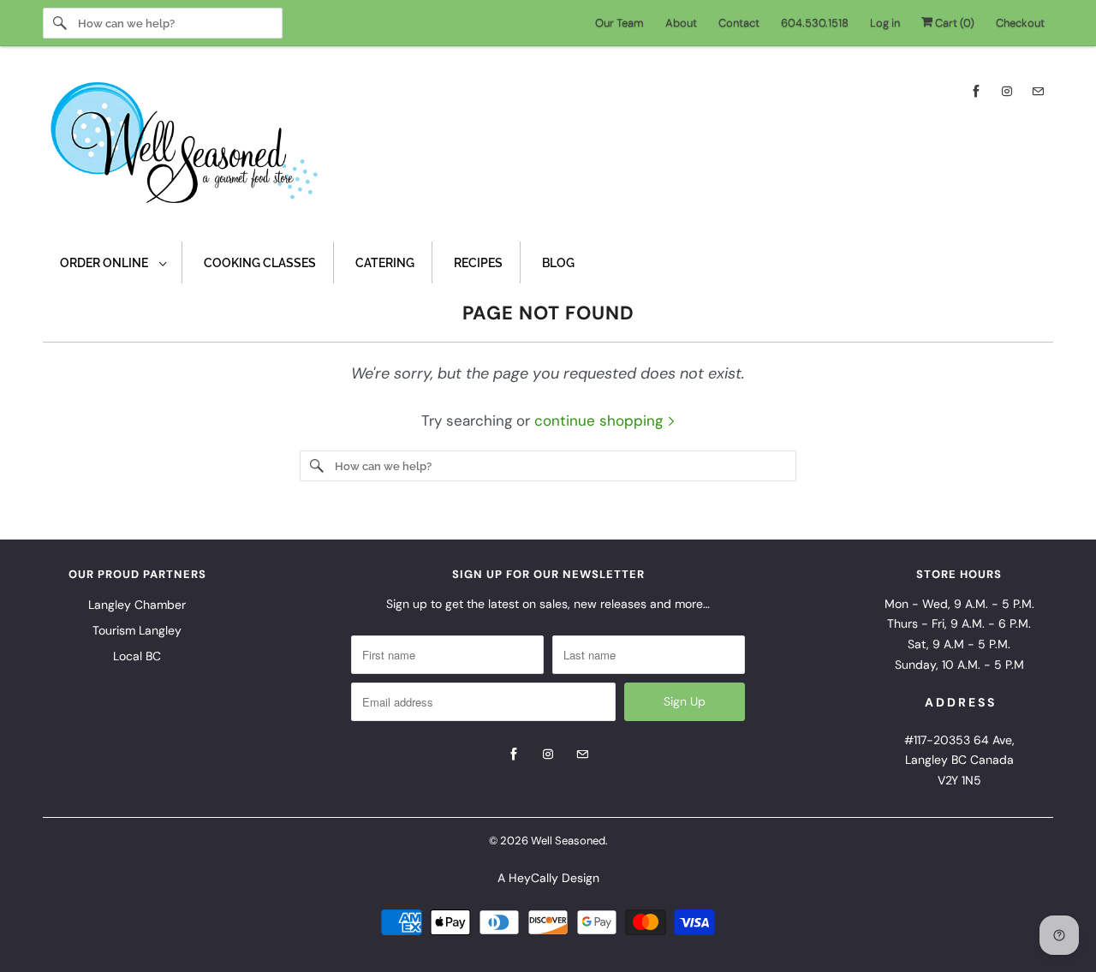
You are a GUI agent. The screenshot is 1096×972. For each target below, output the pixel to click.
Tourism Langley (137, 630)
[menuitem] (112, 262)
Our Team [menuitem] (619, 22)
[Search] (60, 23)
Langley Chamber (137, 604)
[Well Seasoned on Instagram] (1007, 91)
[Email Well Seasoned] (1038, 91)
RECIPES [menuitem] (478, 263)
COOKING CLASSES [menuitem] (260, 263)
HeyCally (533, 878)
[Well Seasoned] (548, 148)
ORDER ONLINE (105, 263)
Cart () (953, 22)
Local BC (137, 656)
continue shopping (600, 420)
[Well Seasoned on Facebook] (976, 91)
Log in (885, 22)
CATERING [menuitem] (384, 263)
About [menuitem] (681, 22)
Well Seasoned (568, 840)
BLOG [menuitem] (558, 263)
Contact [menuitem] (738, 22)
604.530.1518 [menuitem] (815, 22)
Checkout (1020, 22)
